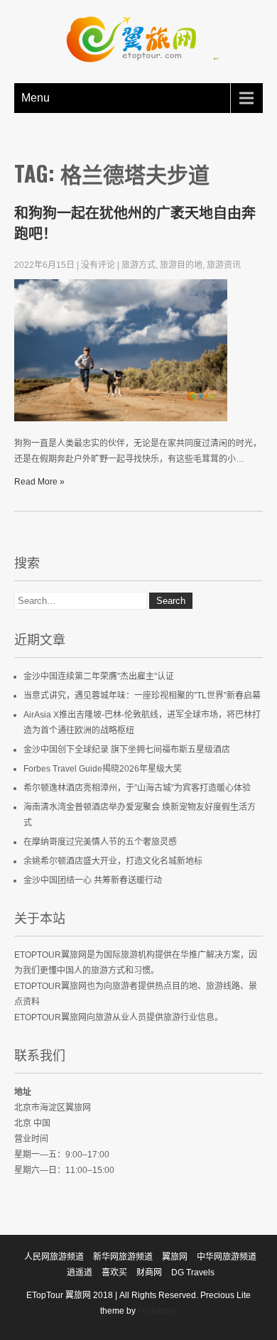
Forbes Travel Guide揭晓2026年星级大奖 (102, 769)
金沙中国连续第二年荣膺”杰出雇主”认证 (98, 676)
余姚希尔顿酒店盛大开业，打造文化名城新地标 (112, 861)
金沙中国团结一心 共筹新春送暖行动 (92, 880)
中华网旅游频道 (226, 1257)
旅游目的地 (181, 265)
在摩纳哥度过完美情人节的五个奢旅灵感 (100, 842)
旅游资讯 (224, 265)
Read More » (39, 482)
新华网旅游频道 (123, 1257)
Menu (35, 98)
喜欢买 (114, 1272)
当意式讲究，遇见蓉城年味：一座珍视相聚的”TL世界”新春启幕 (142, 696)
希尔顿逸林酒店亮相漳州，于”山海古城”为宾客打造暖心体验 (137, 788)
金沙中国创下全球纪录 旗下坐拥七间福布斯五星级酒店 (126, 750)
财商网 (149, 1272)
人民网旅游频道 (54, 1257)
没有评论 (98, 265)
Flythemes (157, 1311)
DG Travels (192, 1272)
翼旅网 (175, 1257)
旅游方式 (138, 265)
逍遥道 (79, 1272)
